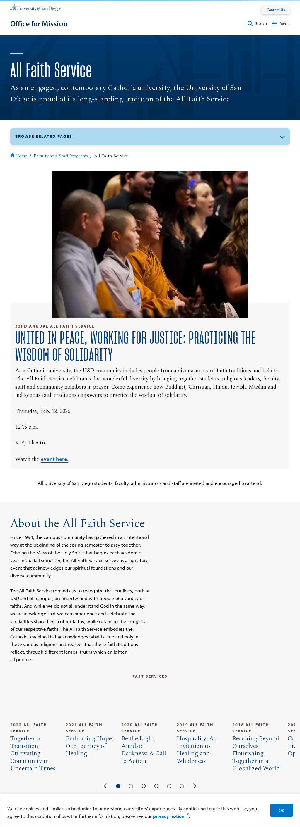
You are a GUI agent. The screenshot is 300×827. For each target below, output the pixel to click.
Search (261, 23)
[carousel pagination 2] (131, 786)
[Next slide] (194, 786)
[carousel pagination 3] (143, 786)
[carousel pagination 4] (156, 786)
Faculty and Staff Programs (61, 156)
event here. (54, 458)
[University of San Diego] (35, 7)
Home (21, 156)
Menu (284, 23)
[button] (150, 136)
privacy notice (168, 816)
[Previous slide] (105, 786)
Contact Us (276, 9)
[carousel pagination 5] (169, 786)
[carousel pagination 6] (181, 786)
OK (281, 810)
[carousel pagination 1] (118, 786)
